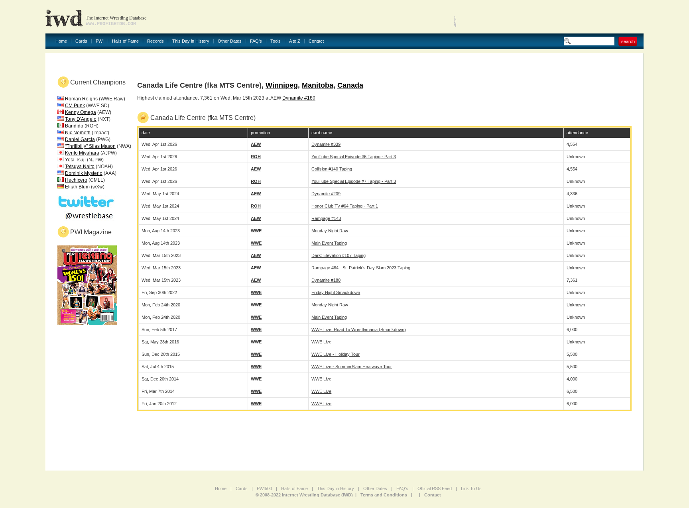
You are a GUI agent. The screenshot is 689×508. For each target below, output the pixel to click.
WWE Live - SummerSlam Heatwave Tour (351, 366)
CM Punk (75, 105)
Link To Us (471, 488)
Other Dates (230, 41)
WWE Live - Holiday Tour (335, 354)
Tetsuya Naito (79, 166)
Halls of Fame (125, 41)
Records (155, 41)
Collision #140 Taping (331, 169)
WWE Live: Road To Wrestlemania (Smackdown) (358, 329)
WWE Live (321, 341)
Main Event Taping (329, 243)
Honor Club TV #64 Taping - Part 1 (344, 206)
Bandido (74, 126)
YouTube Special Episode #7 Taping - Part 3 (353, 181)
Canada (350, 85)
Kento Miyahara (82, 153)
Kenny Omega (80, 112)
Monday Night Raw (329, 230)
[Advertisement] (550, 16)
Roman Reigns (81, 99)
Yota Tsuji (75, 160)
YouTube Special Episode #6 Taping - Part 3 (353, 156)
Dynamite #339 (326, 144)
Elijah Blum (77, 187)
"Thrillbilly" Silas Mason (90, 146)
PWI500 (264, 488)
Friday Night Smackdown (335, 292)
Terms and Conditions (383, 494)
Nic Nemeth (78, 132)
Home (61, 41)
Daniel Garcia (80, 139)
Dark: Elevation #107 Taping (338, 255)
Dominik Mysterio (83, 173)
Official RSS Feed (434, 488)
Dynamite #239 (326, 193)
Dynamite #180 (298, 98)
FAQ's (256, 41)
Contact (316, 41)
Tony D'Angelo (80, 119)
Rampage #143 (326, 218)
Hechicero (76, 180)
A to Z (294, 41)
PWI (100, 41)
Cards (81, 41)
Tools (275, 41)
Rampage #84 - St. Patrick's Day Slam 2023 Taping (360, 267)
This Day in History (190, 41)
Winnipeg (282, 85)
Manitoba (317, 85)
